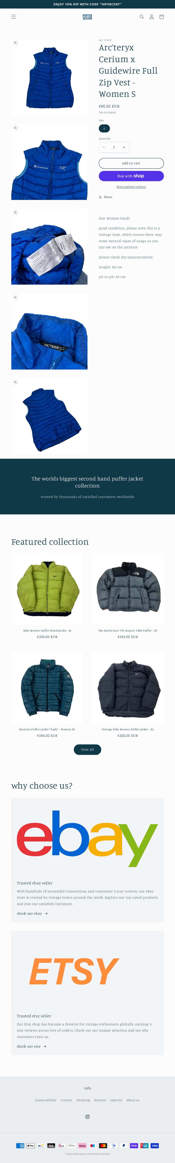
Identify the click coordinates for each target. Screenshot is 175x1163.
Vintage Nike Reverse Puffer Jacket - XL (128, 729)
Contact (66, 1100)
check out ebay (29, 913)
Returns (100, 1100)
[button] (13, 17)
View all (87, 749)
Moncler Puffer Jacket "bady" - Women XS (47, 729)
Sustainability (46, 1100)
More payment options (131, 186)
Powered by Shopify (99, 1154)
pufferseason (80, 1154)
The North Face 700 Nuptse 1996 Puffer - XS (127, 630)
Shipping (83, 1100)
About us (133, 1100)
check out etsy (29, 1046)
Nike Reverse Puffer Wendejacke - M (47, 630)
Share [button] (108, 197)
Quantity (105, 138)
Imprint (116, 1100)
